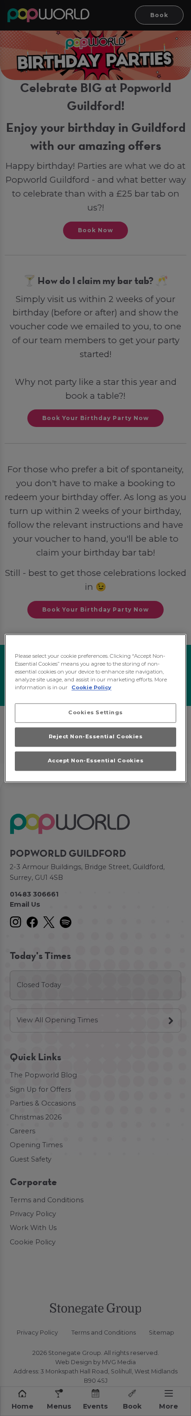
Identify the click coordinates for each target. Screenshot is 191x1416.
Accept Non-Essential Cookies (96, 760)
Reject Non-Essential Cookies (96, 736)
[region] (95, 708)
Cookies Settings (95, 712)
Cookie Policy (91, 687)
